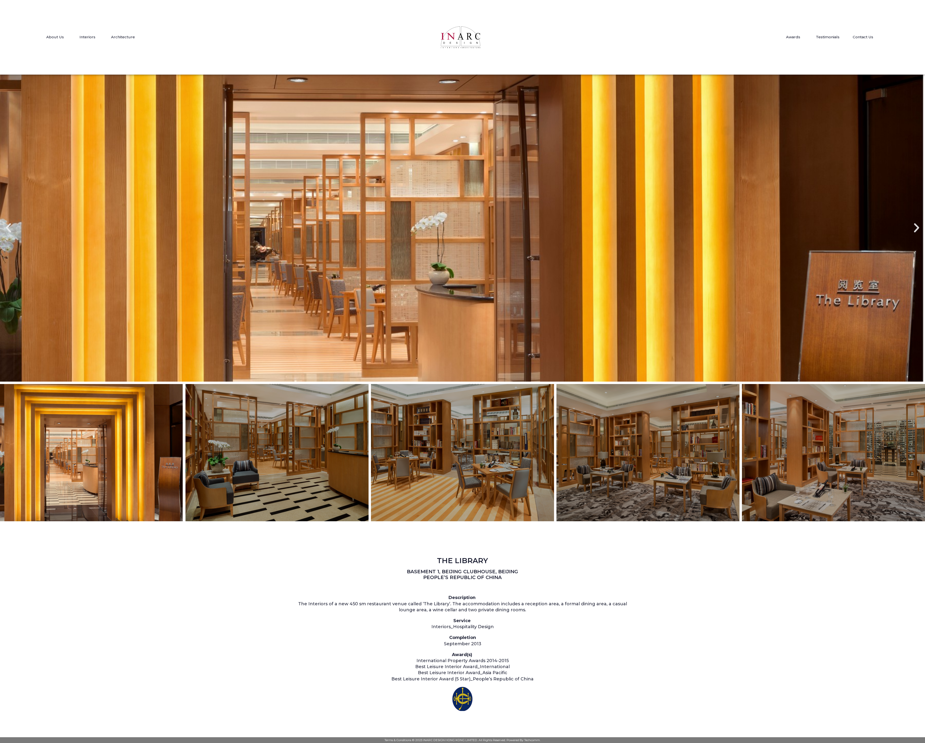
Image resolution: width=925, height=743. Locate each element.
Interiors (87, 37)
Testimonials (827, 37)
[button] (8, 228)
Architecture (123, 37)
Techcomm (532, 740)
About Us (55, 37)
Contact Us (863, 37)
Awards (793, 37)
